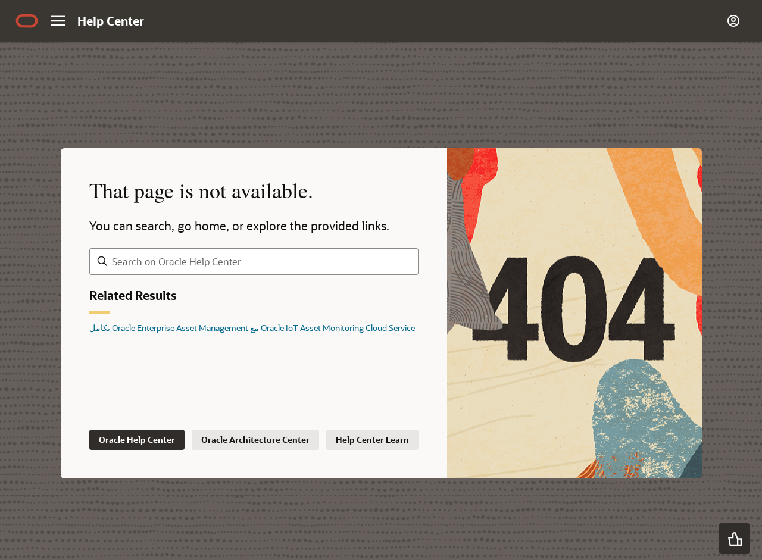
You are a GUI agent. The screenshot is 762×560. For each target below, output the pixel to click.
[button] (734, 538)
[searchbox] (254, 261)
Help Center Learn (372, 439)
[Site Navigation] (58, 21)
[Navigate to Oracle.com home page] (26, 20)
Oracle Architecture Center (255, 439)
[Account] (733, 21)
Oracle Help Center (137, 439)
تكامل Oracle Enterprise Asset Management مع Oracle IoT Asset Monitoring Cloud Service (252, 327)
